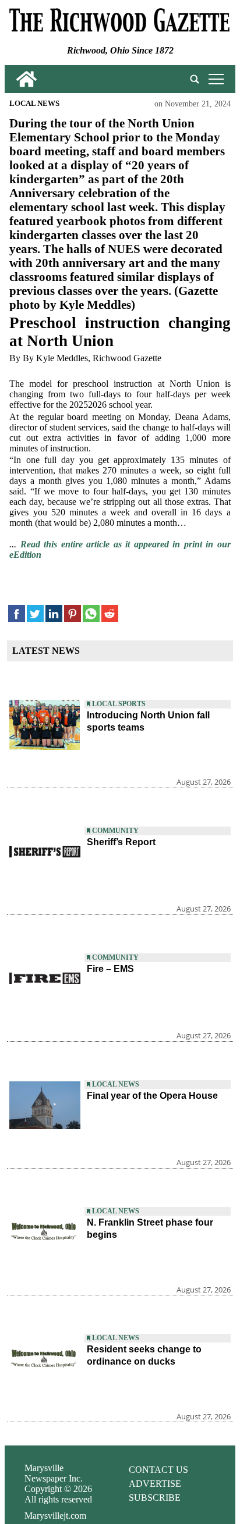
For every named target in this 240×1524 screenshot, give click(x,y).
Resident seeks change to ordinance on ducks (144, 1355)
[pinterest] (72, 613)
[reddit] (109, 613)
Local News (34, 103)
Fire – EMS (110, 969)
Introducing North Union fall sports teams (148, 721)
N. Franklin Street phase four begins (150, 1228)
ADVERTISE (155, 1484)
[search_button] (194, 79)
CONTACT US (158, 1470)
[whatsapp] (91, 613)
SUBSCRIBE (155, 1497)
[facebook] (16, 613)
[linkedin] (53, 613)
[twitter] (35, 613)
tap (214, 79)
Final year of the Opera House (152, 1096)
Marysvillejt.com (55, 1516)
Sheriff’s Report (121, 842)
